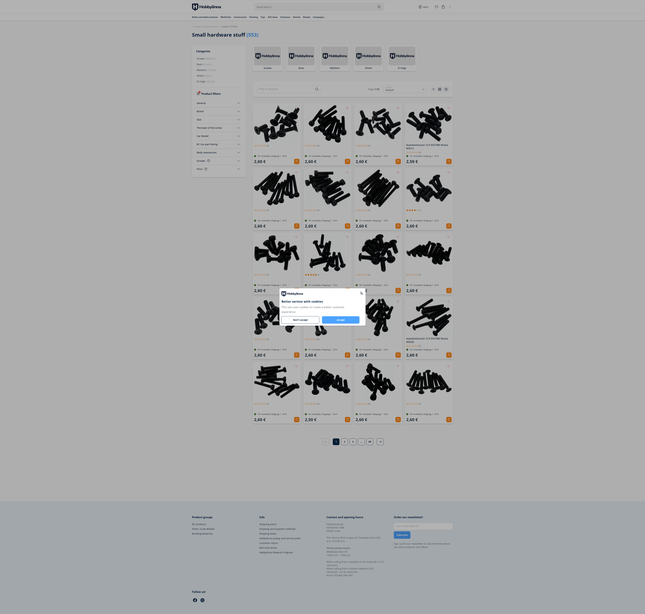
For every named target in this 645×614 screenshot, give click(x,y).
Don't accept (300, 319)
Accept (341, 319)
